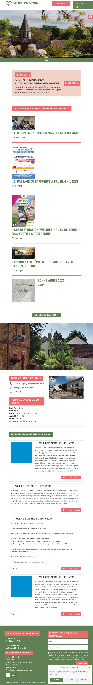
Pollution (38, 448)
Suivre (14, 675)
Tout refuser (70, 680)
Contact (22, 682)
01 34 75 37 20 (14, 645)
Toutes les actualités (45, 315)
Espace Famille (61, 3)
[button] (90, 17)
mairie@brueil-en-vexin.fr (23, 388)
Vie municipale (18, 137)
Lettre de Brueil (80, 5)
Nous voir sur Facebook (71, 477)
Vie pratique (17, 238)
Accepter (56, 680)
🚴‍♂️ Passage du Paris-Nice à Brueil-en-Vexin (45, 181)
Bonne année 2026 (51, 280)
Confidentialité (42, 682)
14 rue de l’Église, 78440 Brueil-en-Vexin (29, 384)
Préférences (84, 680)
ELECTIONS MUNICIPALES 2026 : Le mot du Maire (46, 133)
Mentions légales (31, 682)
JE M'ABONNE (82, 664)
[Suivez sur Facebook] (8, 675)
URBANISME (70, 83)
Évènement (17, 186)
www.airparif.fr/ (68, 471)
